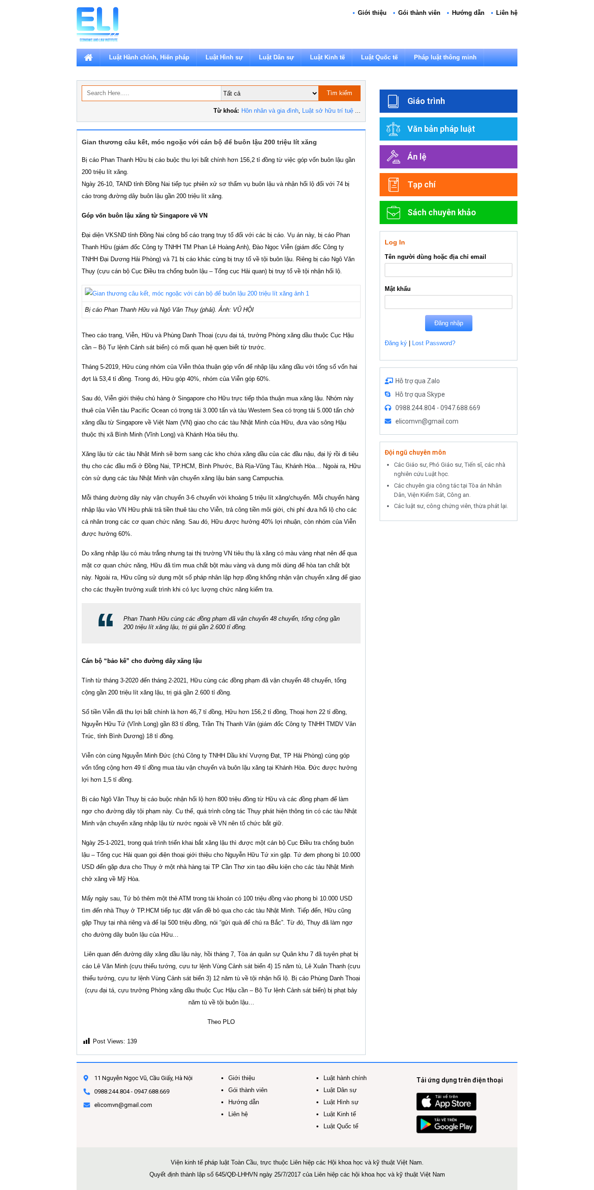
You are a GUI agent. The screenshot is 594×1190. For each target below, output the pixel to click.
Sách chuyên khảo (441, 212)
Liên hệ (506, 12)
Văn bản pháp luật (441, 129)
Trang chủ (88, 57)
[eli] (98, 23)
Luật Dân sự (276, 57)
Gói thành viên (419, 12)
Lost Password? (433, 343)
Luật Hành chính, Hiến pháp (149, 57)
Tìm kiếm (339, 93)
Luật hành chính (345, 1077)
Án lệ (416, 156)
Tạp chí (421, 184)
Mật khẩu (398, 288)
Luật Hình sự (224, 57)
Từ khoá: (226, 110)
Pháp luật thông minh (445, 57)
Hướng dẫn (468, 12)
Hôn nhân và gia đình (269, 110)
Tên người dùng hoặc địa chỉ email (435, 256)
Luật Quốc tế (379, 57)
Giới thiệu (372, 12)
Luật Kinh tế (327, 57)
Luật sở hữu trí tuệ (327, 110)
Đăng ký (396, 343)
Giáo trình (426, 101)
